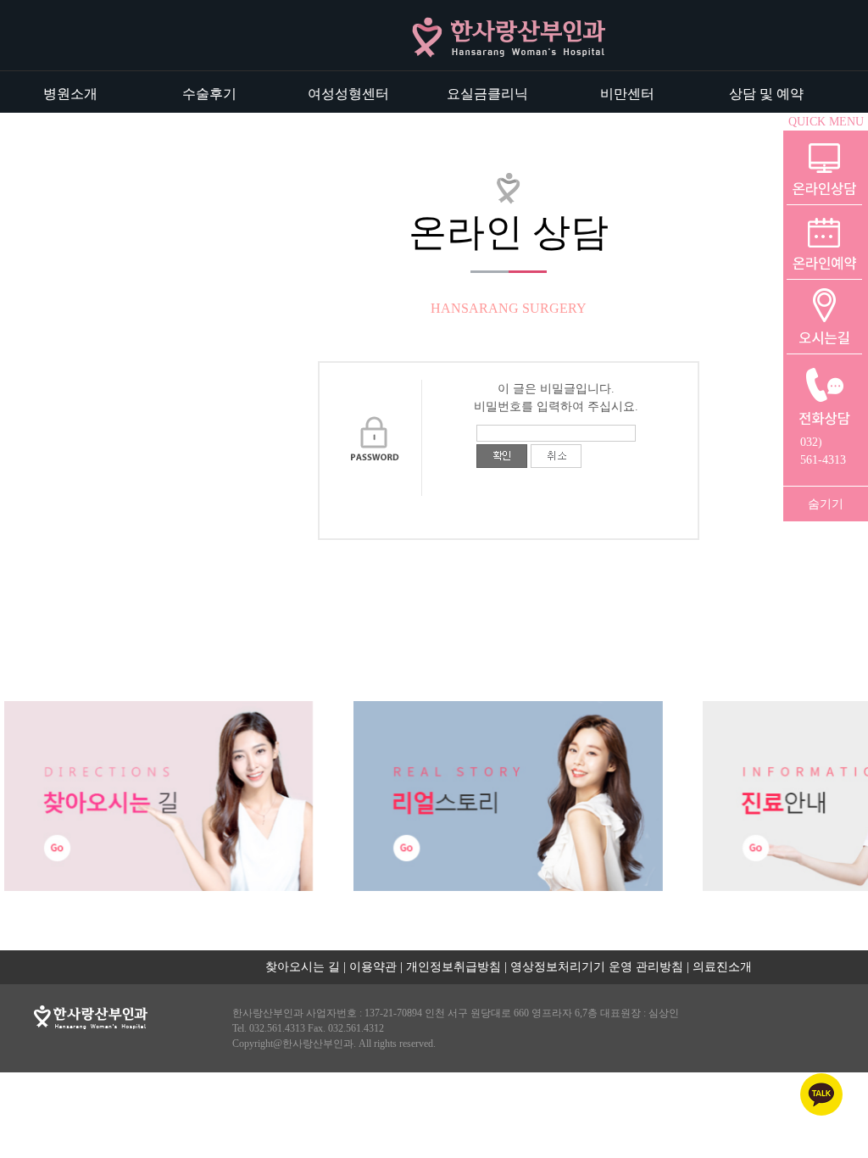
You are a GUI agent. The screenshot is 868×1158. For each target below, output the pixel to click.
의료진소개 (722, 966)
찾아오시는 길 (302, 966)
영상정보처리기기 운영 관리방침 (596, 966)
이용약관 (373, 966)
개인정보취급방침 (453, 966)
